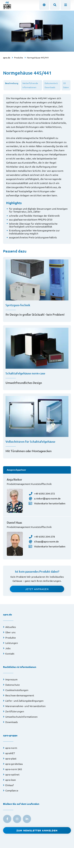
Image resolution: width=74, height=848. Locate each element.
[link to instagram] (17, 819)
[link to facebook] (7, 819)
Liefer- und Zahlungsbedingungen (24, 700)
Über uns (10, 632)
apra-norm (11, 747)
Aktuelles (10, 627)
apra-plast (10, 758)
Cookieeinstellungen (16, 690)
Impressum (11, 679)
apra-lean (10, 779)
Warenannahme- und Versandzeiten (25, 706)
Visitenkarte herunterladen (49, 503)
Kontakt (9, 653)
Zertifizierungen (14, 711)
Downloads (11, 722)
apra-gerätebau (14, 763)
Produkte (18, 57)
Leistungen (11, 643)
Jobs (7, 648)
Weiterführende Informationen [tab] (30, 85)
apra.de (6, 57)
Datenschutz (12, 684)
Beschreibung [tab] (11, 83)
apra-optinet (12, 774)
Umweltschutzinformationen (21, 716)
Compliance (11, 790)
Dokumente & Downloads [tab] (51, 85)
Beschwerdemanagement (19, 695)
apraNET (10, 753)
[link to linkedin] (27, 819)
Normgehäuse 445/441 (38, 57)
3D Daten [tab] (66, 85)
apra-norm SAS (13, 769)
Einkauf (9, 785)
